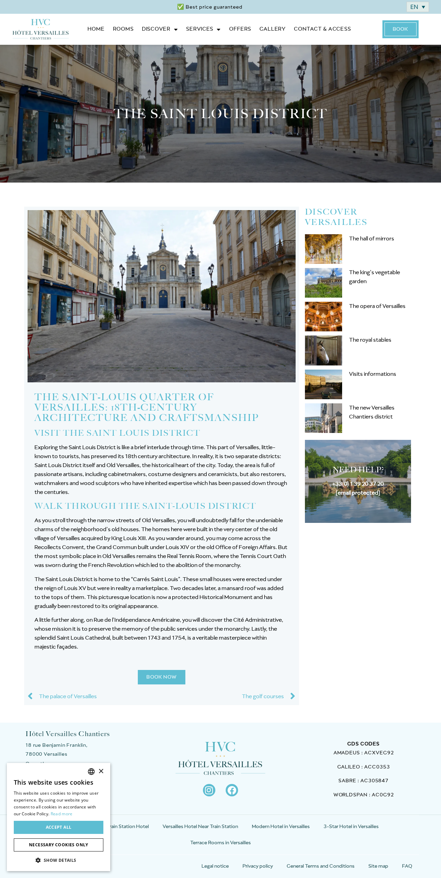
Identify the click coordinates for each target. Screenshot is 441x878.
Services (199, 29)
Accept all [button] (59, 827)
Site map (378, 866)
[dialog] (58, 817)
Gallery (272, 29)
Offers (240, 29)
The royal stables (370, 340)
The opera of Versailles (377, 306)
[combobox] (91, 771)
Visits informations (372, 374)
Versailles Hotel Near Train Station (200, 826)
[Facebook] (232, 790)
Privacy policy (258, 866)
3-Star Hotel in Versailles (351, 826)
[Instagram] (209, 790)
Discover (156, 29)
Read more (62, 814)
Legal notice (215, 866)
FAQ (407, 866)
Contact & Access (322, 29)
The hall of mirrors (371, 239)
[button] (58, 860)
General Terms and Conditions (321, 866)
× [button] (100, 771)
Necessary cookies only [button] (58, 845)
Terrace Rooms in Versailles (220, 843)
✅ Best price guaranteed (209, 7)
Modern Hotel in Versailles (281, 826)
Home (96, 29)
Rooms (123, 29)
